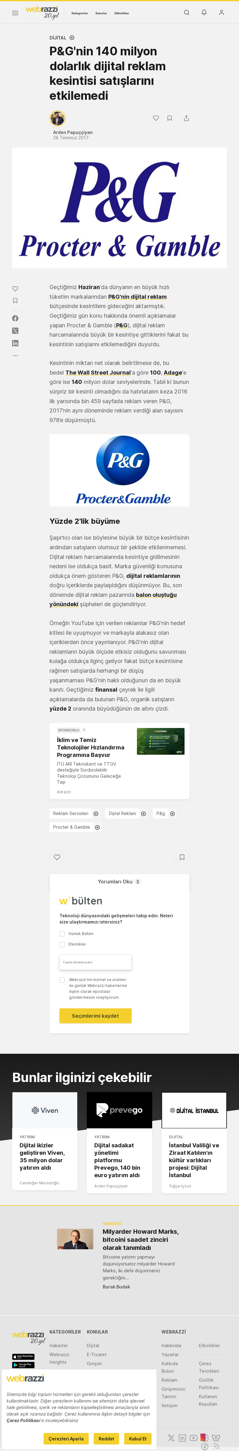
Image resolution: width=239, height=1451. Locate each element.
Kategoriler (80, 13)
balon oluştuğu (156, 595)
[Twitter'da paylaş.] (15, 331)
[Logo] (42, 12)
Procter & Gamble (71, 827)
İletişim (170, 1405)
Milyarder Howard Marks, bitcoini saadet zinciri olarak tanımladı (141, 1239)
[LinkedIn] (181, 1437)
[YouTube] (193, 1437)
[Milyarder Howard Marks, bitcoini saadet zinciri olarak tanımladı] (75, 1239)
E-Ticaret (97, 1354)
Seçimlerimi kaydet (95, 1016)
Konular (101, 13)
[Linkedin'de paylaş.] (15, 343)
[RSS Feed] (215, 1446)
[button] (119, 470)
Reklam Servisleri (70, 813)
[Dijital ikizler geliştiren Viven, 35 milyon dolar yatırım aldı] (44, 1110)
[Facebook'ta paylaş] (15, 318)
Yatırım (27, 1137)
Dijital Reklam (122, 813)
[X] (170, 1437)
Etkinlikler (122, 13)
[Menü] (15, 14)
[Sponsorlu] (161, 741)
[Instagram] (204, 1437)
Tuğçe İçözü (180, 1186)
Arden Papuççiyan (111, 1186)
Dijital (57, 37)
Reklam (169, 1380)
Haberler (58, 1345)
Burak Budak (116, 1286)
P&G (122, 325)
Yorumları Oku (118, 881)
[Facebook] (204, 1446)
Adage (173, 372)
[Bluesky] (215, 1437)
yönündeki (63, 604)
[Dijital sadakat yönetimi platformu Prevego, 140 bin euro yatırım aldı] (119, 1110)
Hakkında (171, 1345)
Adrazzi (64, 792)
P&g (161, 813)
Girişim (94, 1363)
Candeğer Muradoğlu (39, 1183)
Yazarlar (170, 1354)
